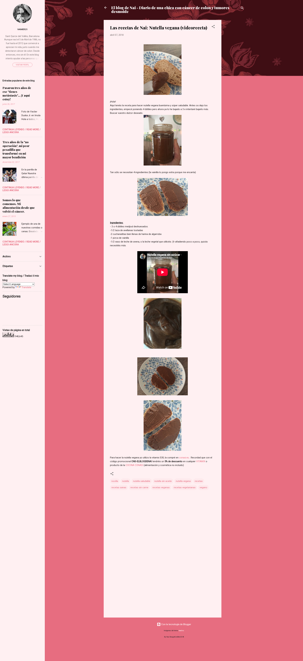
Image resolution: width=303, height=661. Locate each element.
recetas (199, 481)
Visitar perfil (22, 65)
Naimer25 (22, 29)
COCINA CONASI (134, 465)
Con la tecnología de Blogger (176, 624)
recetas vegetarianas (185, 487)
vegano (203, 487)
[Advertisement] (234, 67)
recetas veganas (161, 487)
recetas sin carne (139, 487)
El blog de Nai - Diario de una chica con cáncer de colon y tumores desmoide (170, 9)
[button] (213, 27)
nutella (125, 481)
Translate (26, 287)
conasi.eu (184, 457)
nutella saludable (141, 481)
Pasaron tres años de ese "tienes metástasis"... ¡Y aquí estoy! (17, 93)
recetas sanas (118, 487)
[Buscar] (242, 8)
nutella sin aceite (163, 481)
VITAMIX (200, 461)
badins (181, 631)
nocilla (114, 481)
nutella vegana (183, 481)
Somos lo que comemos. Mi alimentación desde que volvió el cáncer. (19, 205)
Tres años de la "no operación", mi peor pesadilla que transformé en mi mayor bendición (16, 149)
